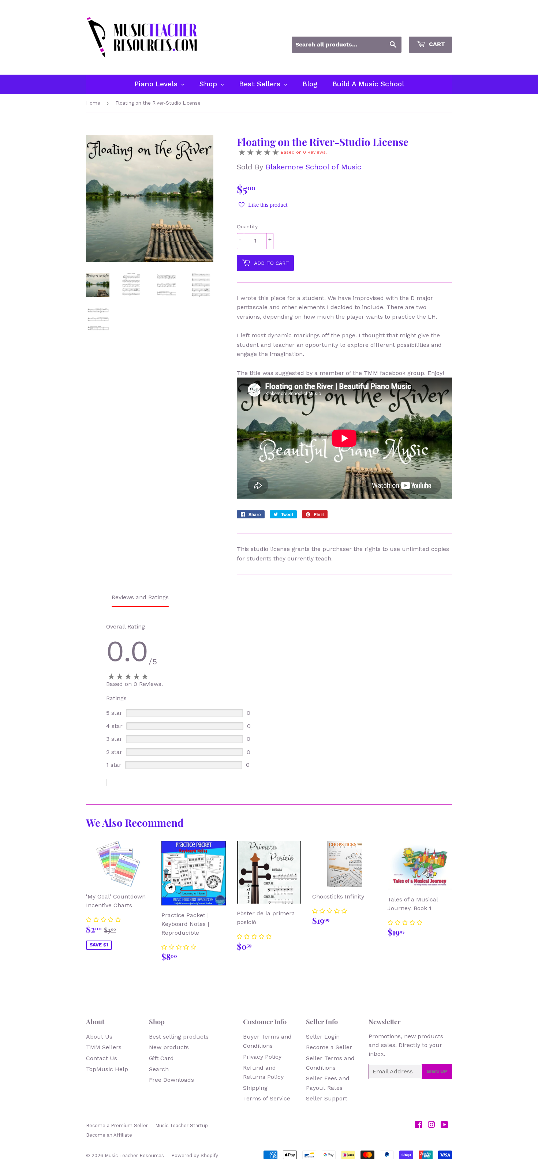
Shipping (255, 1087)
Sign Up (437, 1071)
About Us (99, 1036)
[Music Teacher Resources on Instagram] (431, 1125)
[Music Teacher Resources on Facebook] (418, 1125)
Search (159, 1069)
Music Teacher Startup (181, 1125)
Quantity (247, 226)
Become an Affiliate (109, 1135)
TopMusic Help (107, 1069)
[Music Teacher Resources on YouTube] (444, 1125)
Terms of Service (266, 1098)
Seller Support (326, 1098)
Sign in (386, 27)
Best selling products (179, 1036)
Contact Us (101, 1058)
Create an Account (429, 27)
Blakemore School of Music (313, 166)
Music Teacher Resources (134, 1155)
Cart (436, 44)
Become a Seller (329, 1047)
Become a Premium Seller (117, 1125)
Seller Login (323, 1036)
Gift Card (161, 1058)
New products (169, 1047)
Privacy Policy (262, 1056)
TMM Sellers (104, 1047)
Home (93, 103)
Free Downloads (171, 1079)
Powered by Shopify (194, 1155)
